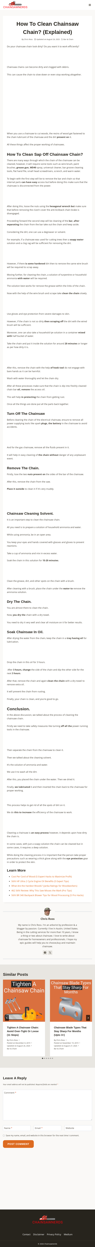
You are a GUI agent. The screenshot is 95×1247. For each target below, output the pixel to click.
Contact (26, 1234)
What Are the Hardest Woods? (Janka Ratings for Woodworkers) (44, 885)
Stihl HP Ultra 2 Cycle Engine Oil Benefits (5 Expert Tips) (40, 881)
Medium (68, 1234)
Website (70, 1128)
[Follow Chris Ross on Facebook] (45, 952)
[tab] (42, 1058)
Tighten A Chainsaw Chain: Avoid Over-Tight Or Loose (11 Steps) (23, 1031)
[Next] (88, 1018)
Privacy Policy (54, 1234)
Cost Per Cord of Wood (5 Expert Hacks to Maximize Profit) (41, 876)
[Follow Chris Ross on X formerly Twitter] (50, 952)
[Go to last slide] (7, 1018)
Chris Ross (48, 919)
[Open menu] (89, 5)
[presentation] (24, 1001)
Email (39, 1128)
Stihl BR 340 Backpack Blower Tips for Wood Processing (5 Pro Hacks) (47, 895)
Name (8, 1128)
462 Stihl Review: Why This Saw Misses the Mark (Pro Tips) (41, 890)
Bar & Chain (68, 39)
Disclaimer (38, 1234)
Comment (10, 1092)
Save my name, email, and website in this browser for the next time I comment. (42, 1135)
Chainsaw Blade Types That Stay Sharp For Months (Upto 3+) (70, 1031)
